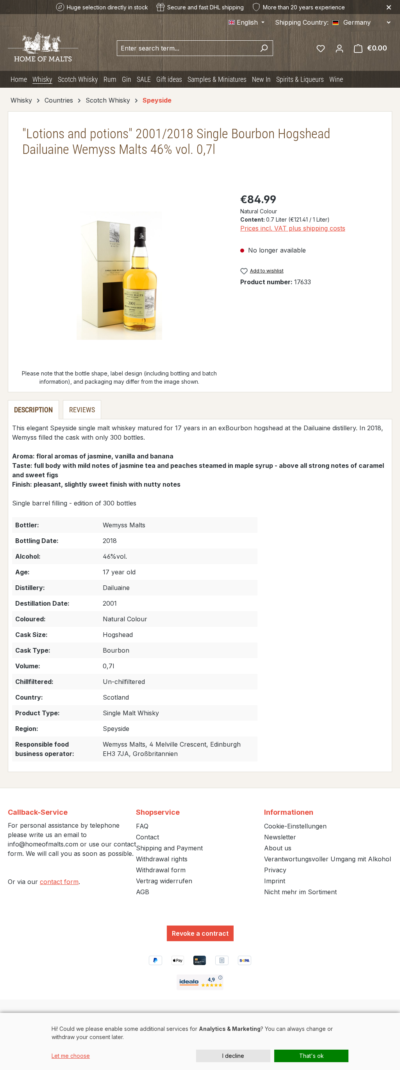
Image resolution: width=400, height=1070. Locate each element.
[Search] (264, 48)
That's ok (311, 1055)
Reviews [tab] (82, 410)
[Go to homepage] (43, 46)
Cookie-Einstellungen (295, 826)
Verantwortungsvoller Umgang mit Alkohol (327, 859)
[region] (119, 275)
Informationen (288, 812)
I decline (233, 1055)
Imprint (274, 881)
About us (277, 848)
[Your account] (339, 48)
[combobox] (186, 48)
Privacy (275, 870)
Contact (147, 837)
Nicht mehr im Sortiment (300, 892)
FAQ (142, 826)
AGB (142, 892)
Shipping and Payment (169, 848)
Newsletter (280, 837)
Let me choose (71, 1055)
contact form (59, 882)
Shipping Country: (302, 22)
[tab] (33, 409)
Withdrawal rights (162, 859)
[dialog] (200, 1041)
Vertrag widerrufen (164, 881)
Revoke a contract (200, 933)
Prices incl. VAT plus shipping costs (292, 228)
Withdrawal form (161, 870)
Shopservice (158, 812)
